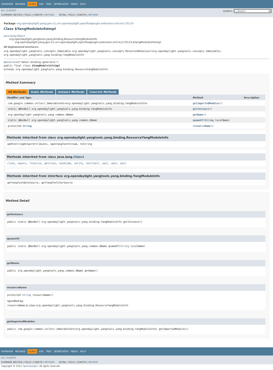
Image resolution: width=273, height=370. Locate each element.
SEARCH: (228, 11)
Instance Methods (71, 91)
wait (105, 163)
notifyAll (92, 163)
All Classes (8, 10)
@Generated (11, 62)
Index (74, 4)
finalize (35, 163)
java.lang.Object (14, 35)
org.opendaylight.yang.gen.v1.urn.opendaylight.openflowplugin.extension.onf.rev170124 (75, 23)
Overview (7, 4)
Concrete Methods (102, 91)
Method (49, 15)
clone (11, 163)
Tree (49, 4)
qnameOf (198, 120)
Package (20, 4)
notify (78, 163)
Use (41, 4)
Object (78, 157)
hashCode (65, 163)
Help (83, 4)
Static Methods (42, 91)
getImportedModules (206, 103)
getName (198, 114)
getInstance (201, 108)
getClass (50, 163)
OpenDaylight (30, 366)
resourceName (202, 125)
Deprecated (61, 4)
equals (22, 163)
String (209, 120)
